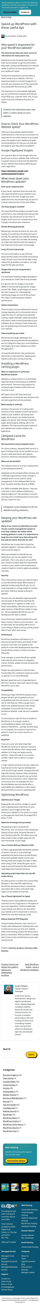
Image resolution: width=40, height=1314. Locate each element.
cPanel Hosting (9, 1085)
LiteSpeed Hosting (28, 1226)
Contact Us (5, 1278)
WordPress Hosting (11, 1121)
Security (6, 1101)
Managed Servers (8, 1251)
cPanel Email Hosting (29, 1247)
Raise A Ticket (6, 1284)
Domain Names (27, 1235)
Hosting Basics (9, 1091)
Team (23, 1258)
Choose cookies (10, 12)
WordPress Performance (13, 1124)
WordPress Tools (10, 1131)
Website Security (9, 1111)
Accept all (25, 12)
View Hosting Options (16, 1161)
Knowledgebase (7, 1287)
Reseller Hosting (9, 1095)
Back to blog (6, 17)
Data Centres (26, 1267)
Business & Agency (16, 948)
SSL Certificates (27, 1238)
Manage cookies (28, 1272)
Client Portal (6, 1281)
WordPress (7, 1114)
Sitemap (24, 1270)
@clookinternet (20, 1179)
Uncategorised (9, 1108)
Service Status (7, 1289)
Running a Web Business (13, 1098)
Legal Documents (28, 1261)
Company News (9, 1081)
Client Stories (8, 1078)
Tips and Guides (9, 1105)
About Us (25, 1256)
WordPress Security (11, 1128)
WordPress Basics (10, 1118)
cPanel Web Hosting (29, 1209)
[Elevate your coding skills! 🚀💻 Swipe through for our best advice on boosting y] (25, 1187)
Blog (23, 1264)
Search (6, 1048)
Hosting (6, 1088)
